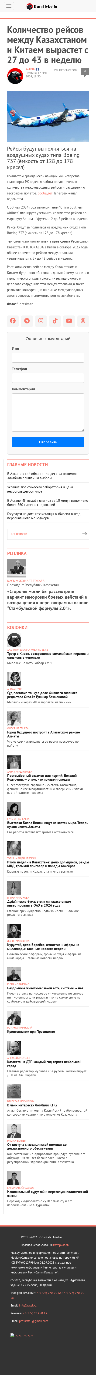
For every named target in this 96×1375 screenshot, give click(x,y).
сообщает (45, 193)
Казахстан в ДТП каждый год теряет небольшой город (44, 1064)
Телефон (19, 369)
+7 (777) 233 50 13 (35, 1313)
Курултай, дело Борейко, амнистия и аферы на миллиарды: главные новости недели (43, 946)
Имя (15, 348)
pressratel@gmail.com (33, 1321)
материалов (61, 1245)
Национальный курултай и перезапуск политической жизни (47, 1193)
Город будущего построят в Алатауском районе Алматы (43, 734)
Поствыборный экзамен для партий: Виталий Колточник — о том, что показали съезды (42, 777)
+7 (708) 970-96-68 (49, 1293)
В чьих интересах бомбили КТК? (32, 1105)
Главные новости (27, 465)
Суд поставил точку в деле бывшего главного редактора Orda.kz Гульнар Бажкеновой (42, 695)
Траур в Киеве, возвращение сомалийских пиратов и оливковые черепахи (48, 655)
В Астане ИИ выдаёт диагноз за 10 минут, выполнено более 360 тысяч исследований (47, 502)
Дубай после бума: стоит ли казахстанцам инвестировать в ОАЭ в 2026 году (39, 903)
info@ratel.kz (28, 1305)
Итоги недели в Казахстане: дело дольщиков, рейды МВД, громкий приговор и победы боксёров (48, 864)
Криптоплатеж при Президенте (31, 1031)
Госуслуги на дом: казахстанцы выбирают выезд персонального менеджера (43, 516)
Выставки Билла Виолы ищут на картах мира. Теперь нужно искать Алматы (47, 824)
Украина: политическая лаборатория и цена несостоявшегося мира (40, 489)
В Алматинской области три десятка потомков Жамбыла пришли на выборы (42, 475)
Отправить (48, 442)
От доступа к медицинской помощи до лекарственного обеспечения (37, 1146)
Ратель (30, 69)
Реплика (17, 553)
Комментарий (23, 389)
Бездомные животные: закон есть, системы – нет (45, 988)
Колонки (17, 627)
